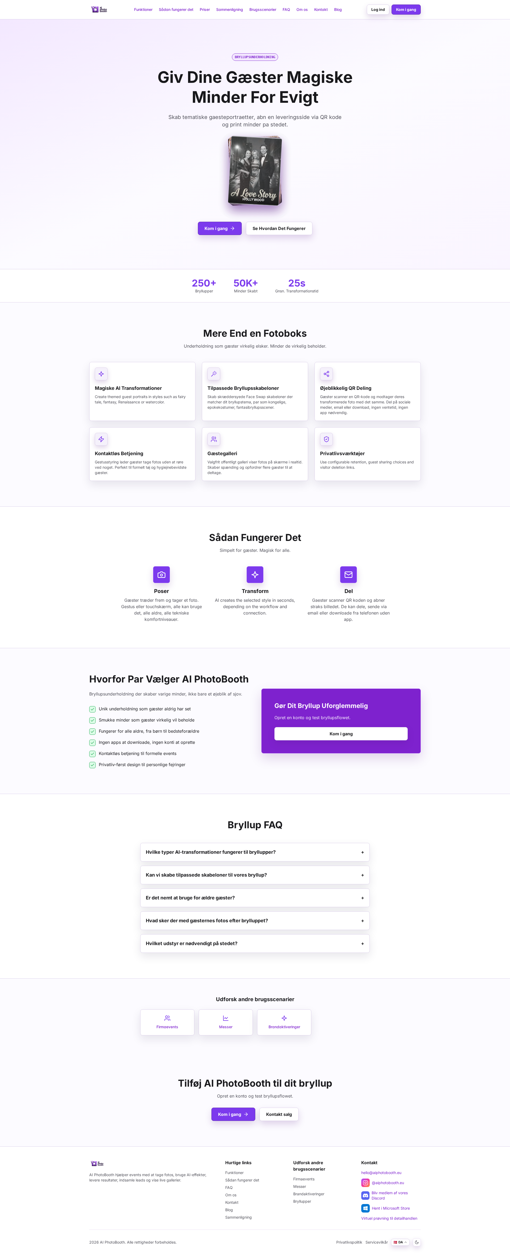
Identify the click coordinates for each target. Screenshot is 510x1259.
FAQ (286, 9)
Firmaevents (303, 1179)
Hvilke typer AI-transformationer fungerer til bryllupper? (255, 852)
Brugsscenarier (262, 9)
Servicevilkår (377, 1242)
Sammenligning (229, 9)
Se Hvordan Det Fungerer (279, 228)
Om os (302, 9)
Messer (299, 1186)
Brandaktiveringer (308, 1194)
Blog (338, 9)
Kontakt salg (279, 1114)
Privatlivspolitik (349, 1242)
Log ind (378, 9)
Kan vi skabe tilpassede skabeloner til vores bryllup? (255, 875)
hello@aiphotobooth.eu (381, 1172)
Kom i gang (406, 9)
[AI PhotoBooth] (99, 9)
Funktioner (143, 9)
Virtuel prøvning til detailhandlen (389, 1218)
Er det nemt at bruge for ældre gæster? (255, 897)
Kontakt (321, 9)
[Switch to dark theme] (417, 1242)
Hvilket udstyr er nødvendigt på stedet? (255, 943)
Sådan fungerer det (176, 9)
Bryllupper (302, 1201)
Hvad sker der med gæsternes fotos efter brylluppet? (255, 920)
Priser (205, 9)
